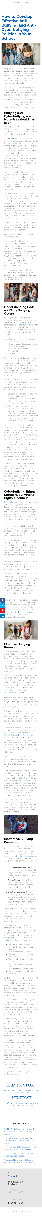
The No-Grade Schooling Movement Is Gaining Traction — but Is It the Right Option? (20, 1131)
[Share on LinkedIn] (2, 616)
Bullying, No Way (11, 435)
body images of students (25, 612)
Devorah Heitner (27, 588)
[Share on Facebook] (2, 600)
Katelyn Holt (9, 937)
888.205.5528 (15, 1181)
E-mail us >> (12, 1184)
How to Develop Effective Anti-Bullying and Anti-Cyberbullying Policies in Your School (20, 1140)
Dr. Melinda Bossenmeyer (26, 856)
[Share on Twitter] (2, 605)
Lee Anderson (10, 380)
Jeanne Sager (9, 690)
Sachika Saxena (23, 778)
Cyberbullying (10, 502)
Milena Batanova (23, 325)
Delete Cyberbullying (15, 550)
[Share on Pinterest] (2, 610)
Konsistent (8, 1028)
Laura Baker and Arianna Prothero (18, 138)
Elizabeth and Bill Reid (13, 468)
